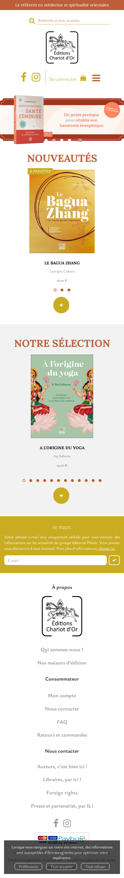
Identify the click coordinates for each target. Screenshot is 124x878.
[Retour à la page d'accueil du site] (62, 47)
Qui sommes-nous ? (62, 649)
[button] (55, 290)
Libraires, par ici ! (62, 779)
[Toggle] (96, 77)
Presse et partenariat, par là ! (62, 805)
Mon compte (62, 695)
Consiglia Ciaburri (62, 271)
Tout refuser (95, 866)
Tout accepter (61, 866)
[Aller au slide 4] (69, 140)
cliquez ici (107, 548)
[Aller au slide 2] (53, 140)
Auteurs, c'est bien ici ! (62, 766)
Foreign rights (62, 792)
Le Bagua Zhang (62, 263)
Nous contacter (62, 708)
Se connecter (63, 78)
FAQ (62, 721)
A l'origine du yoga (62, 447)
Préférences (28, 866)
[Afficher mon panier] (82, 79)
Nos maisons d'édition (62, 662)
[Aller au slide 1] (46, 140)
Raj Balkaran (62, 456)
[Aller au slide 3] (61, 140)
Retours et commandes (62, 734)
